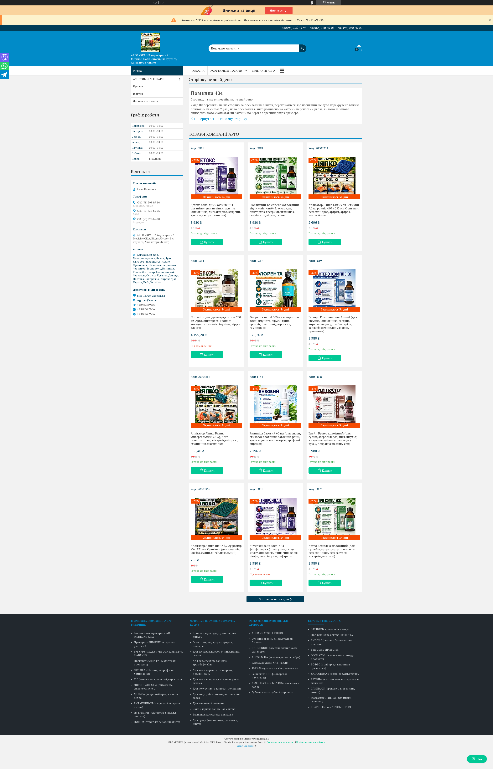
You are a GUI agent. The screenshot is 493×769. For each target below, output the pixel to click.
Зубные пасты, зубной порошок (272, 692)
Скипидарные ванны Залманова (214, 709)
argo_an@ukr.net (147, 300)
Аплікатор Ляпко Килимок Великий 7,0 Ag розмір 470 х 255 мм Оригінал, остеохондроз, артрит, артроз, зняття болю (334, 210)
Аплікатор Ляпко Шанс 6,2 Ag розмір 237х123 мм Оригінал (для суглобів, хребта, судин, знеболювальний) (216, 549)
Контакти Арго (263, 70)
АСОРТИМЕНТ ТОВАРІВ (226, 70)
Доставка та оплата (145, 101)
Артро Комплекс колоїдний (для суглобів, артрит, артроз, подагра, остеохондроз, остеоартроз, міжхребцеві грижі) (332, 551)
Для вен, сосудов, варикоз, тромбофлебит (210, 662)
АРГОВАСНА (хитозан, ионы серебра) (276, 657)
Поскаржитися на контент (281, 742)
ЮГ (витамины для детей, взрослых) (158, 679)
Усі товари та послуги (274, 599)
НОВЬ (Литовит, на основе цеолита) (157, 722)
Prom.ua (264, 738)
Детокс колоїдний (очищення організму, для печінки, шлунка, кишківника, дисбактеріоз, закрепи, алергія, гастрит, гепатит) (216, 210)
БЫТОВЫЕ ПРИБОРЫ (325, 649)
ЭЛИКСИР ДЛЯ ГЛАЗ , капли (270, 662)
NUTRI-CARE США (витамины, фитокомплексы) (153, 686)
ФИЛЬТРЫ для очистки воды (330, 629)
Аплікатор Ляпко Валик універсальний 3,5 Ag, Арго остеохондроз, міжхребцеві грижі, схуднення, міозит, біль (214, 438)
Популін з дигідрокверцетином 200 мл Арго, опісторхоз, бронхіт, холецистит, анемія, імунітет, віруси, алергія (216, 322)
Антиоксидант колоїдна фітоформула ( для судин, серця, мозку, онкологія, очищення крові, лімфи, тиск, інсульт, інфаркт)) (274, 551)
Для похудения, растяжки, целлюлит (217, 688)
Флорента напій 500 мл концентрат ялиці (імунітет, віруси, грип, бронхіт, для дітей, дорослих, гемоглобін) (274, 322)
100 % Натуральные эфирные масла (275, 668)
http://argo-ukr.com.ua (151, 295)
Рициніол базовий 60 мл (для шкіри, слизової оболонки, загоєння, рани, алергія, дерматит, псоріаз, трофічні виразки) (275, 438)
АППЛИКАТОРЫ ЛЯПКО (267, 633)
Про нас (138, 86)
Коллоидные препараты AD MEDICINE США (152, 634)
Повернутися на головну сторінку (220, 118)
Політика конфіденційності (310, 742)
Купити (209, 242)
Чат (479, 759)
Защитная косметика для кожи (213, 714)
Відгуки (138, 93)
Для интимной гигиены (208, 703)
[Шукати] (302, 46)
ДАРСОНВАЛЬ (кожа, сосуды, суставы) (336, 673)
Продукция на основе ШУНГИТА (332, 635)
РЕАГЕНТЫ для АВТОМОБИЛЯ (331, 707)
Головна (198, 70)
